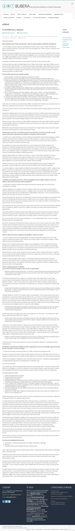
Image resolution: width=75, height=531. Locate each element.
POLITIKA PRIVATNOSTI (39, 17)
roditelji (43, 510)
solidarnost (39, 511)
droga (42, 494)
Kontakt (18, 17)
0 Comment (23, 38)
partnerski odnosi (6, 38)
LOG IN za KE (27, 17)
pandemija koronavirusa (36, 502)
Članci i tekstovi (21, 14)
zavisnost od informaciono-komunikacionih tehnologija (37, 518)
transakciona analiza (39, 513)
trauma (29, 515)
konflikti (53, 36)
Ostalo (64, 42)
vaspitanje (37, 515)
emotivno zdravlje (40, 36)
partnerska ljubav (41, 503)
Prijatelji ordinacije (53, 17)
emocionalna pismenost (30, 36)
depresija (35, 493)
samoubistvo (31, 511)
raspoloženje (37, 510)
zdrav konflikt (13, 38)
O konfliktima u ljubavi (12, 29)
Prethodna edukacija (65, 44)
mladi (46, 499)
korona (29, 498)
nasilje (30, 501)
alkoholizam (32, 490)
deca (28, 494)
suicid (32, 513)
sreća (42, 511)
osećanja (35, 501)
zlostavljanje (30, 521)
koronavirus (38, 497)
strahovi (28, 513)
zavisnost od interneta (39, 520)
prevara (32, 506)
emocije (23, 36)
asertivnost (18, 36)
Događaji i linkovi (58, 14)
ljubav (56, 36)
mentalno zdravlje (38, 499)
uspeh (33, 515)
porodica (40, 504)
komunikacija (48, 36)
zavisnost (36, 516)
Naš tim (13, 14)
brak (45, 492)
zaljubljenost (29, 516)
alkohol (28, 490)
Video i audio (32, 14)
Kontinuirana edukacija (44, 14)
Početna (5, 14)
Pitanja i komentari (8, 17)
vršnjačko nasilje (44, 515)
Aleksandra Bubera (9, 33)
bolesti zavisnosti (37, 492)
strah (45, 511)
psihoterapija (44, 506)
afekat (13, 36)
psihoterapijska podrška (34, 509)
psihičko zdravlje (37, 506)
